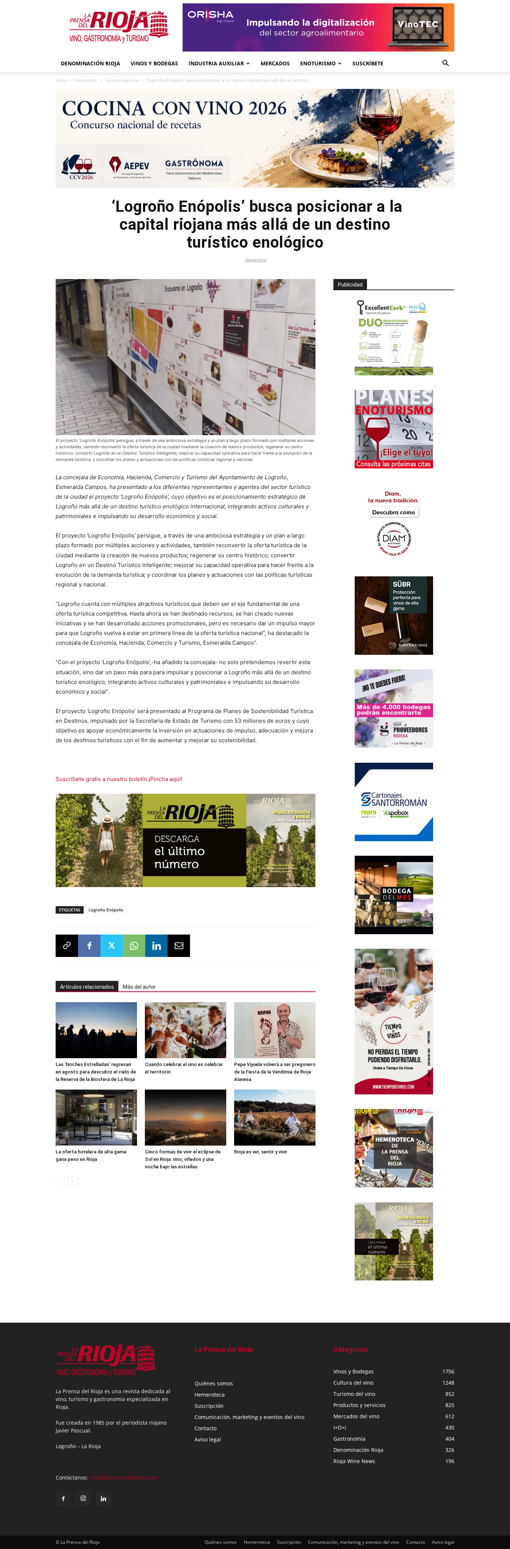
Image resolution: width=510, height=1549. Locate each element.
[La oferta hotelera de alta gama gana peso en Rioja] (96, 1118)
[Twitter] (111, 946)
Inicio (61, 80)
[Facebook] (89, 946)
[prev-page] (60, 1181)
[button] (445, 64)
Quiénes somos (214, 1383)
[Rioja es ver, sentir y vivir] (274, 1118)
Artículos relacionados (87, 987)
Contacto (206, 1428)
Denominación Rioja (90, 63)
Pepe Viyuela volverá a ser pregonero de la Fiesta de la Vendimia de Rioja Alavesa (274, 1072)
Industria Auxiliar (216, 63)
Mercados (275, 63)
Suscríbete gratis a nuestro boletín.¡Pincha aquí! (119, 779)
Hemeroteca (210, 1394)
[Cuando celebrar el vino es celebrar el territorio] (185, 1030)
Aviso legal (208, 1439)
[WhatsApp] (134, 946)
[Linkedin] (156, 946)
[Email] (179, 946)
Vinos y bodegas (154, 63)
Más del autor (139, 987)
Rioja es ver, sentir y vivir (260, 1152)
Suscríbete (367, 63)
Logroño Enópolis (105, 910)
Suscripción (209, 1405)
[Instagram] (83, 1498)
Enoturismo (318, 63)
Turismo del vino (122, 80)
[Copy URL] (67, 946)
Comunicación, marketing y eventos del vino (249, 1417)
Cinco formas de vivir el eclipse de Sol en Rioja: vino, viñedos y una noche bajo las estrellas (183, 1159)
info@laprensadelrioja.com (123, 1477)
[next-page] (72, 1181)
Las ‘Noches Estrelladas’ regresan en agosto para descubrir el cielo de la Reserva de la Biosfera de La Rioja (96, 1072)
